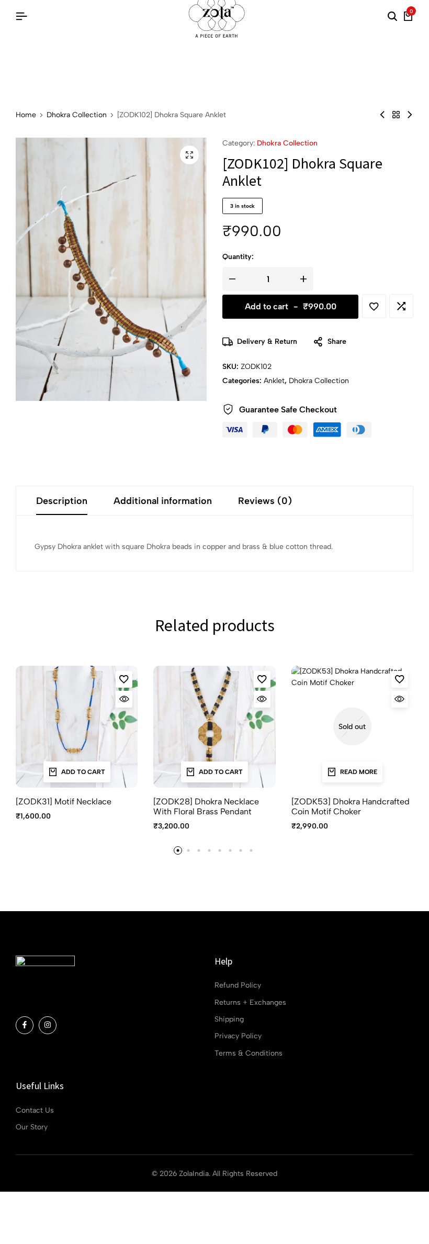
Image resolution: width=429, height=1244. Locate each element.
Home (26, 115)
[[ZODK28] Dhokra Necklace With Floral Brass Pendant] (214, 727)
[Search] (392, 16)
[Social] (24, 1025)
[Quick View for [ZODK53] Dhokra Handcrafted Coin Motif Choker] (399, 699)
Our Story (32, 1127)
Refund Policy (237, 985)
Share (337, 341)
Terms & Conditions (248, 1053)
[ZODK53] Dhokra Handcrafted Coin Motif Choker (350, 806)
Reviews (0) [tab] (265, 501)
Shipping (229, 1019)
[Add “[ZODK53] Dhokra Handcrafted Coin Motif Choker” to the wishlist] (399, 679)
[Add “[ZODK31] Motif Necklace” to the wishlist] (124, 679)
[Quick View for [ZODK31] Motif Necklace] (124, 699)
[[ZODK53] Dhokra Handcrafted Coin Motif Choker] (352, 727)
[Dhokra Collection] (396, 115)
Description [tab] (61, 501)
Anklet (274, 380)
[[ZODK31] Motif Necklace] (77, 727)
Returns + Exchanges (250, 1002)
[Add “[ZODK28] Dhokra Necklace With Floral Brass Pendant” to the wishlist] (262, 679)
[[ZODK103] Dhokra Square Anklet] (409, 115)
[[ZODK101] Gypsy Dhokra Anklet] (382, 115)
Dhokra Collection (77, 115)
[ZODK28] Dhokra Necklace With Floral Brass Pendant (206, 806)
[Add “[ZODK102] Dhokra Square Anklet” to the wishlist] (374, 306)
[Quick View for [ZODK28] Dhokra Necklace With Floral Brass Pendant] (262, 699)
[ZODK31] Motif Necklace (63, 801)
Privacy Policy (238, 1036)
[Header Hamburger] (21, 16)
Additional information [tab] (163, 501)
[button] (401, 306)
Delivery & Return (267, 341)
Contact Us (35, 1110)
